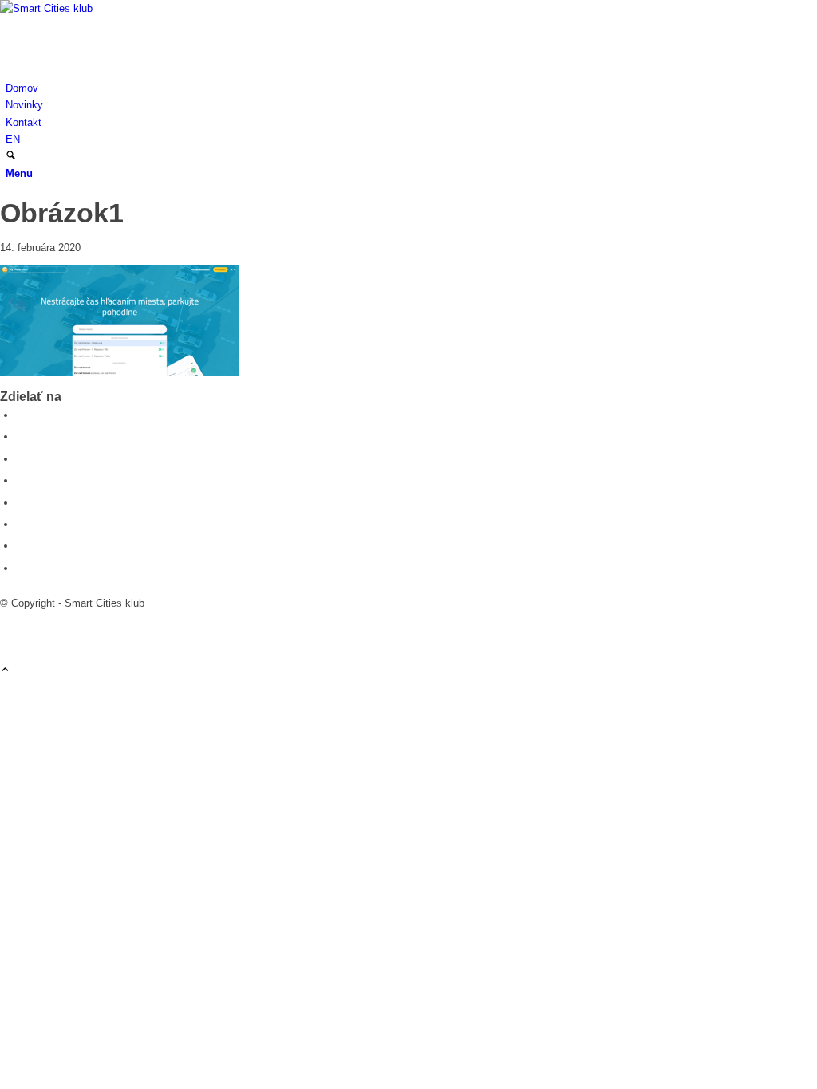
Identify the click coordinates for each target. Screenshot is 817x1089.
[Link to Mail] (10, 637)
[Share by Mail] (20, 568)
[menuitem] (411, 88)
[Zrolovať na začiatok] (5, 671)
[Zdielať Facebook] (20, 415)
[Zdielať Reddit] (20, 546)
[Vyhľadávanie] (11, 157)
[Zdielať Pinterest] (20, 480)
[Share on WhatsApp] (20, 459)
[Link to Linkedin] (10, 621)
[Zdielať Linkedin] (20, 503)
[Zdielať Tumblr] (20, 524)
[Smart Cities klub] (119, 8)
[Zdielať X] (20, 436)
